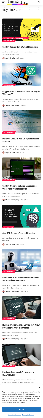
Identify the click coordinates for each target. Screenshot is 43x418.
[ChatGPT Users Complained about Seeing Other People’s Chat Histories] (21, 168)
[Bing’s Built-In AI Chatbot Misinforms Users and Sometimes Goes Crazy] (21, 260)
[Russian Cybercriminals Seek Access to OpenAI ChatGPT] (21, 355)
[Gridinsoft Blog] (17, 2)
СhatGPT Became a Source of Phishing (18, 233)
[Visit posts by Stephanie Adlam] (3, 58)
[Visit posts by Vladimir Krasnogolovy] (3, 105)
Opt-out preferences (14, 415)
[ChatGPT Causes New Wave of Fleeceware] (21, 30)
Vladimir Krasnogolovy (12, 105)
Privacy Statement (28, 415)
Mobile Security (21, 38)
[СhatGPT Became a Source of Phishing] (21, 216)
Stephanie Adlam (10, 58)
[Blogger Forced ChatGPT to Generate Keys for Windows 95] (21, 74)
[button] (39, 387)
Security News (9, 41)
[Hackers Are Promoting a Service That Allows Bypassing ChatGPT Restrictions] (21, 307)
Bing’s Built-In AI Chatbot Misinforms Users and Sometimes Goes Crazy (20, 279)
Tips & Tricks (8, 38)
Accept (21, 409)
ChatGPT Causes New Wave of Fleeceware (20, 47)
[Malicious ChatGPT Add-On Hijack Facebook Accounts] (21, 121)
